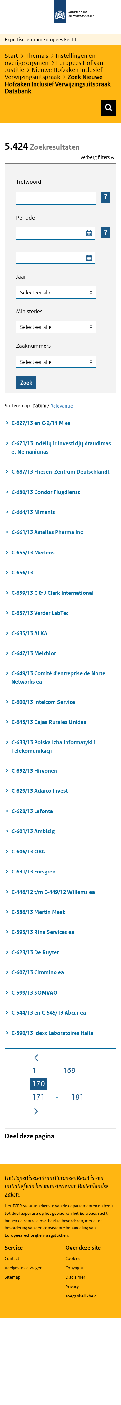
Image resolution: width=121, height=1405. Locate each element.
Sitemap (12, 1277)
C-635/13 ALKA (29, 633)
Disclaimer (75, 1277)
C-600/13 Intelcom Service (43, 702)
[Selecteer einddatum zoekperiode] (89, 258)
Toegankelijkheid (81, 1296)
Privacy (72, 1286)
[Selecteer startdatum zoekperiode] (89, 233)
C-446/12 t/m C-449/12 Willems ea (53, 891)
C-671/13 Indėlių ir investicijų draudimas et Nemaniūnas (61, 447)
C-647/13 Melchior (33, 653)
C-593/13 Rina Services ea (42, 931)
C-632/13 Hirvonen (34, 770)
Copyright (74, 1268)
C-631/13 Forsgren (33, 871)
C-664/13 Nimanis (33, 512)
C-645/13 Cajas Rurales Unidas (48, 722)
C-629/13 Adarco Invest (39, 790)
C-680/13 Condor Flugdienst (45, 492)
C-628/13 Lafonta (32, 811)
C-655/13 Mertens (33, 552)
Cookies (73, 1258)
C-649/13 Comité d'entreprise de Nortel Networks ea (59, 677)
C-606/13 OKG (28, 851)
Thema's (36, 55)
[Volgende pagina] (36, 1110)
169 (70, 1071)
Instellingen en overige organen (50, 59)
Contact (12, 1258)
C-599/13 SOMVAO (34, 992)
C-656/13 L (24, 572)
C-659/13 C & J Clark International (52, 592)
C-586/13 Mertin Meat (38, 911)
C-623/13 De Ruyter (35, 952)
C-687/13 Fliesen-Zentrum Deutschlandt (60, 471)
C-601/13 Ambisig (33, 831)
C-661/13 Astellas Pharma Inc (47, 532)
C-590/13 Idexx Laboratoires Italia (52, 1033)
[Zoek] (108, 108)
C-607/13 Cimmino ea (37, 972)
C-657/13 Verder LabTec (39, 612)
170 (39, 1085)
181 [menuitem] (78, 1098)
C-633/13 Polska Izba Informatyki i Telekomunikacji (53, 746)
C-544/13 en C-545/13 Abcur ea (48, 1012)
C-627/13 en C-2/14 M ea (41, 423)
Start (11, 55)
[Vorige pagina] (36, 1057)
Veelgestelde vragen (23, 1268)
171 (39, 1098)
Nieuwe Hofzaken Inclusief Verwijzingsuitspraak (53, 73)
